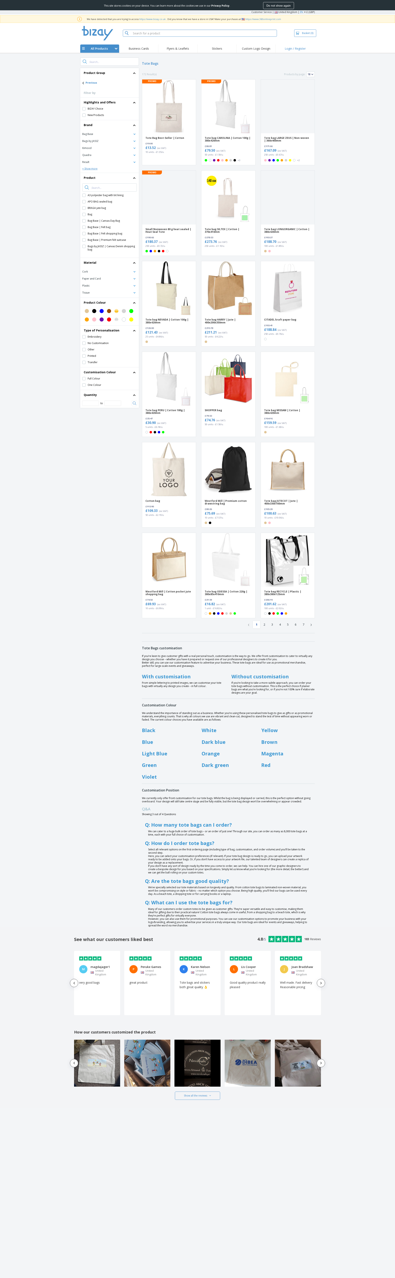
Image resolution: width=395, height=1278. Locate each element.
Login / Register (295, 48)
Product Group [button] (94, 73)
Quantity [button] (90, 395)
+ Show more (90, 168)
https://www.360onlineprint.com (263, 19)
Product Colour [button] (95, 302)
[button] (109, 134)
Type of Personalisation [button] (101, 330)
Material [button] (90, 262)
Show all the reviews (195, 1095)
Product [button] (89, 178)
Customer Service (261, 12)
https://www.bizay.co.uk (152, 19)
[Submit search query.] (85, 62)
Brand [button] (88, 125)
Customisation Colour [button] (100, 372)
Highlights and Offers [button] (100, 102)
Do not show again (278, 5)
